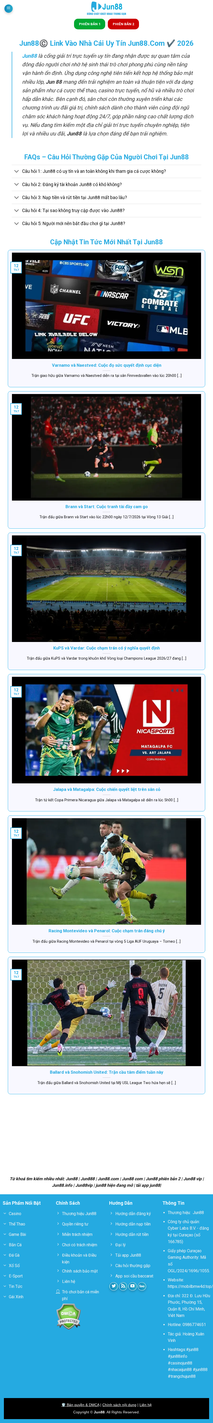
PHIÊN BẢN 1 (90, 24)
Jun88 (198, 1212)
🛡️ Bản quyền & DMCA (80, 1405)
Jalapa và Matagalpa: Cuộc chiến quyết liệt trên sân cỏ (106, 789)
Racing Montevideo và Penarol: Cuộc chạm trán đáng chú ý (107, 930)
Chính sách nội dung (119, 1405)
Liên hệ (145, 1405)
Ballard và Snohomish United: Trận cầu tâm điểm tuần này (106, 1072)
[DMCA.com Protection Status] (68, 1316)
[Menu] (8, 8)
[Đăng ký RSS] (123, 1286)
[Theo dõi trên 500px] (142, 1286)
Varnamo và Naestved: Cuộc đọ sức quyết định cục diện (106, 365)
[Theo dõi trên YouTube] (132, 1286)
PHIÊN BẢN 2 (123, 24)
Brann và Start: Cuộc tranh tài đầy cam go (106, 506)
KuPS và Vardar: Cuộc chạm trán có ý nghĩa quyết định (106, 648)
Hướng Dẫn (120, 1203)
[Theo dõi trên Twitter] (113, 1286)
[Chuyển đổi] (17, 172)
